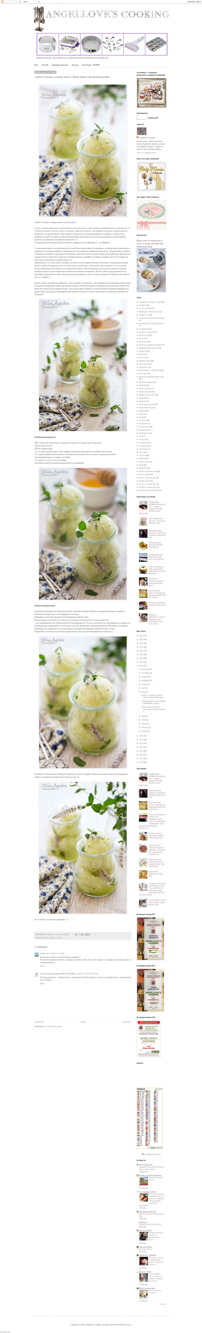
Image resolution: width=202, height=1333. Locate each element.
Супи (141, 452)
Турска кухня (144, 461)
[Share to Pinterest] (89, 934)
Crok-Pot (142, 305)
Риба (141, 436)
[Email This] (80, 934)
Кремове (142, 385)
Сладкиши (143, 442)
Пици (141, 417)
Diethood (142, 1222)
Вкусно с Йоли (145, 1230)
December (146, 669)
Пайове (142, 410)
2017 (141, 735)
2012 (141, 754)
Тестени (142, 455)
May (144, 716)
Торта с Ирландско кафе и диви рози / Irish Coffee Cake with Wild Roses (157, 570)
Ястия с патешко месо (147, 477)
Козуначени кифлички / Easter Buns (156, 873)
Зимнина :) (143, 367)
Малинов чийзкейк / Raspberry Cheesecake (157, 603)
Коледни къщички (146, 382)
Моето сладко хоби (147, 1288)
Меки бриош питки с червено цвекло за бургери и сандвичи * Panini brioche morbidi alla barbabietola (151, 1200)
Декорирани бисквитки (60, 65)
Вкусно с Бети (145, 1271)
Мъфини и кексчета (147, 395)
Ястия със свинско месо (148, 490)
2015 (141, 743)
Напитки (142, 401)
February (145, 727)
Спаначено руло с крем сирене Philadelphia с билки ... (153, 702)
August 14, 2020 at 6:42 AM (87, 973)
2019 (141, 662)
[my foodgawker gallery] (151, 1154)
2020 (141, 658)
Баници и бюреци (146, 332)
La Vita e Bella (144, 308)
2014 (141, 747)
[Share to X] (84, 934)
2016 (141, 739)
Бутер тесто (143, 335)
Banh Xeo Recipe (145, 1249)
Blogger (128, 1324)
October (145, 676)
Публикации (144, 433)
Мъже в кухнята (145, 391)
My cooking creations (147, 1191)
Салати (142, 439)
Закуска (142, 357)
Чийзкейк (143, 468)
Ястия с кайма (144, 474)
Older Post (127, 1022)
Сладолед (59, 938)
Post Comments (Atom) (53, 1026)
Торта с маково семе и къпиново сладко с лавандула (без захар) (156, 1277)
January (145, 731)
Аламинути (143, 329)
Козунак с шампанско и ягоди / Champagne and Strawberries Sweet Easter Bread (157, 619)
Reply (42, 966)
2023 (141, 647)
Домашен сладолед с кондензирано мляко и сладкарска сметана (156, 1260)
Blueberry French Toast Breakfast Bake (151, 1215)
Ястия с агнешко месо (147, 471)
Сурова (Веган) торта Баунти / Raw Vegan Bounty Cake (157, 902)
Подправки (143, 423)
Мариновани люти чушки (156, 1178)
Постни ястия (144, 426)
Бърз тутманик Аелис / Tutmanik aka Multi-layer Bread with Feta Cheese (157, 594)
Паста (141, 414)
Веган (141, 338)
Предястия (143, 430)
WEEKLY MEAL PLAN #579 (150, 1224)
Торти (141, 458)
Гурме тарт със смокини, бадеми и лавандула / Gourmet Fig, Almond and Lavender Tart (157, 849)
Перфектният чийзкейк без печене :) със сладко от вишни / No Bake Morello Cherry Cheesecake (152, 507)
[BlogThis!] (82, 934)
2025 (141, 639)
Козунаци (75, 65)
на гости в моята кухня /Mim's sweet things (58, 973)
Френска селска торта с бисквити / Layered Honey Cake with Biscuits (156, 862)
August (145, 684)
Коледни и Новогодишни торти (151, 376)
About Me (45, 65)
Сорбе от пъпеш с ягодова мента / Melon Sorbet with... (152, 696)
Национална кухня (146, 404)
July (143, 688)
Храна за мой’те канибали (150, 1175)
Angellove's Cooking (147, 137)
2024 (141, 643)
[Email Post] (75, 934)
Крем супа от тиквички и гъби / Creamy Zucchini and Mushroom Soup (150, 243)
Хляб (141, 465)
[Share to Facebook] (87, 934)
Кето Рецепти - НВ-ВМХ (91, 65)
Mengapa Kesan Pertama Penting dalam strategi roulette (151, 1168)
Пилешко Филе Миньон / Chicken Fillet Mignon (156, 544)
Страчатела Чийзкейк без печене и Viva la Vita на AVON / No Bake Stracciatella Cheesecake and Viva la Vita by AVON (152, 889)
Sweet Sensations (145, 1164)
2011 (141, 758)
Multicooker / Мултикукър (149, 311)
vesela (42, 953)
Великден (143, 341)
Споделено (143, 449)
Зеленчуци (143, 364)
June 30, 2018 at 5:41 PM (54, 953)
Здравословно (144, 360)
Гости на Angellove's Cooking (150, 344)
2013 (141, 751)
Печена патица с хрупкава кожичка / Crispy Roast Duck (156, 835)
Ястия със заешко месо (148, 487)
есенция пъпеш (50, 460)
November (146, 673)
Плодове (52, 938)
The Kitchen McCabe (147, 1211)
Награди (142, 398)
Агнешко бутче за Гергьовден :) (151, 323)
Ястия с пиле (144, 481)
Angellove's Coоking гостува (150, 302)
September (146, 680)
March (144, 723)
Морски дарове (145, 388)
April (144, 719)
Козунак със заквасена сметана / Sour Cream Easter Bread (156, 582)
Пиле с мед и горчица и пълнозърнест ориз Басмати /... (153, 709)
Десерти (45, 938)
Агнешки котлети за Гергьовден (152, 318)
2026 (141, 635)
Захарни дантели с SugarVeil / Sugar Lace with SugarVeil (156, 556)
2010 (141, 762)
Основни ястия (145, 407)
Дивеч (141, 354)
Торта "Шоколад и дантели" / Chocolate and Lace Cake (157, 520)
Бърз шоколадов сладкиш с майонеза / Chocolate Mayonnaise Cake (157, 533)
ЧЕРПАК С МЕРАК (147, 1255)
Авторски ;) (143, 314)
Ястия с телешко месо (147, 484)
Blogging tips (5, 1332)
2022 (141, 650)
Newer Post (39, 1022)
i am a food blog (145, 1247)
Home (36, 65)
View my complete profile (146, 152)
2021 (141, 654)
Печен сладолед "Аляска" (155, 1291)
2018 (141, 666)
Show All (163, 1304)
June (144, 691)
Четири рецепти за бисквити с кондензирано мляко (156, 1236)
